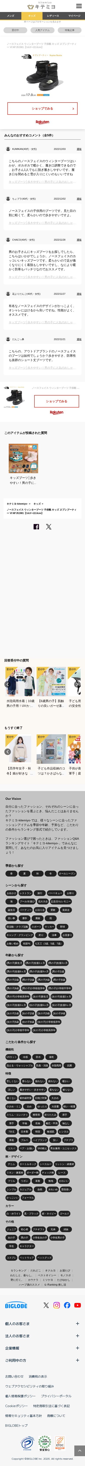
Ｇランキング (18, 1270)
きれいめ (53, 1189)
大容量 (55, 1106)
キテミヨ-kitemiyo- (17, 503)
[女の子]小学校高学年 (44, 1030)
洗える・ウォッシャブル (20, 1065)
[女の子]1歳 (13, 1013)
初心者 (24, 1229)
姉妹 (66, 1229)
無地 (50, 1181)
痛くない (11, 1098)
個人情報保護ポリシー (20, 1396)
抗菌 (69, 1065)
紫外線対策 (26, 1098)
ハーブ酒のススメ (29, 1284)
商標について (56, 1415)
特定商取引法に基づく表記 (51, 1406)
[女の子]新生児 (40, 996)
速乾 (51, 1057)
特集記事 (70, 30)
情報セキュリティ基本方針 (23, 1415)
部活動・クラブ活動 (17, 926)
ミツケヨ (47, 1279)
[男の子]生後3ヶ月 (58, 963)
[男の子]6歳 (13, 988)
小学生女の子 (40, 1237)
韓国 (37, 1131)
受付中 (15, 30)
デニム (11, 1164)
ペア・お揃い (27, 1148)
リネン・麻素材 (15, 1172)
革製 (37, 1181)
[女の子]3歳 (43, 1013)
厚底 (11, 1140)
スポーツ (36, 926)
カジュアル (26, 1189)
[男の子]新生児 (14, 963)
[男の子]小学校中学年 (59, 988)
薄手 (11, 1123)
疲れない (53, 1081)
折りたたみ (50, 1114)
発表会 (66, 910)
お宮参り (67, 935)
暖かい (66, 1081)
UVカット (12, 1057)
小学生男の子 (57, 1237)
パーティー (26, 910)
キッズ (32, 15)
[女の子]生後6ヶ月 (39, 1005)
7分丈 (11, 1131)
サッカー (49, 926)
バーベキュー (55, 893)
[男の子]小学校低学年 (33, 988)
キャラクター (27, 1246)
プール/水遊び (27, 901)
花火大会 (43, 901)
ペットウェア (27, 1257)
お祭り (70, 893)
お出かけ (11, 893)
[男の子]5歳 (59, 979)
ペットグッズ (44, 1257)
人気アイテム (42, 30)
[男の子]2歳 (13, 979)
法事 (54, 935)
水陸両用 (56, 1065)
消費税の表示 (38, 1376)
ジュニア (11, 1229)
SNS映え (42, 1148)
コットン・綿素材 (64, 1164)
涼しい (11, 1089)
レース (62, 1172)
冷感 (25, 1057)
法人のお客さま (17, 1335)
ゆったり (42, 1106)
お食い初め (13, 943)
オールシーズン (67, 873)
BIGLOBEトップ (16, 1425)
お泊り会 (40, 910)
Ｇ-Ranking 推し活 (55, 1284)
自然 (39, 1189)
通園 (37, 918)
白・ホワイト (14, 1213)
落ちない (54, 1089)
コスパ (11, 1148)
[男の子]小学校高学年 (18, 996)
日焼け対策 (41, 1098)
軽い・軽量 (69, 1106)
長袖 (37, 1123)
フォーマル (28, 1197)
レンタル (64, 1131)
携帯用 (36, 1114)
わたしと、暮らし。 (22, 1275)
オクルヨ (50, 1270)
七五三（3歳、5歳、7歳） (49, 943)
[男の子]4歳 (43, 979)
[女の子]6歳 (28, 1022)
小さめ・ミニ (14, 1106)
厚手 (64, 1114)
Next (77, 684)
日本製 (24, 1131)
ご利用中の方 (15, 1360)
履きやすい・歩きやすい (33, 1089)
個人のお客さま (17, 1323)
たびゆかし (63, 1279)
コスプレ (11, 1257)
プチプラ (68, 1140)
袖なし (66, 1123)
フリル (11, 1181)
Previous (7, 684)
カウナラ (33, 1279)
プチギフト (39, 1229)
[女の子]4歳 (59, 1013)
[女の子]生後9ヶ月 (61, 1005)
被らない (67, 1089)
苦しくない (13, 1081)
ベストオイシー (47, 1275)
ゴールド (64, 1213)
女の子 (11, 1237)
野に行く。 (17, 1279)
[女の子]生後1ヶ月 (61, 996)
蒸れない (40, 1081)
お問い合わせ (14, 1376)
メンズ (10, 15)
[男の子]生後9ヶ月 (39, 971)
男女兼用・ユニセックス (63, 1148)
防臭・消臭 (42, 1065)
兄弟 (53, 1229)
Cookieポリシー (16, 1406)
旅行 (39, 893)
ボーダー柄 (33, 1172)
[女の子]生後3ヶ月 (16, 1005)
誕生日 (11, 910)
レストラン (26, 893)
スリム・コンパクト (17, 1114)
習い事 (11, 918)
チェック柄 (48, 1172)
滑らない (27, 1081)
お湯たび (65, 1270)
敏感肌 (50, 1131)
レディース (53, 15)
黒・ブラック (31, 1213)
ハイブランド (40, 1140)
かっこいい (13, 1197)
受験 (53, 910)
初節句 (26, 943)
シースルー (46, 1164)
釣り (41, 935)
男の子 (24, 1237)
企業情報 (12, 1348)
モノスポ (65, 1275)
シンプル (11, 1189)
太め (29, 1106)
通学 (24, 918)
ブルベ (24, 1140)
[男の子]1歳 (58, 971)
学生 (11, 1246)
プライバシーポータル (56, 1396)
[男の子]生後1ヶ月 (35, 963)
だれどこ (36, 1270)
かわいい (64, 1181)
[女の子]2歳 (28, 1013)
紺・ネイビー (49, 1213)
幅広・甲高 (52, 1123)
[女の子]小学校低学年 (48, 1022)
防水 (38, 1057)
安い (55, 1140)
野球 (62, 926)
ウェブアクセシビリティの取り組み (29, 1386)
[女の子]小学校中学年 (18, 1030)
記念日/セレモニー (61, 901)
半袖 (24, 1123)
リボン (24, 1181)
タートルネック (28, 1164)
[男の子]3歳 (28, 979)
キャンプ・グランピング (20, 935)
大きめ (55, 1098)
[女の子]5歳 (13, 1022)
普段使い (66, 1189)
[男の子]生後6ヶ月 (16, 971)
